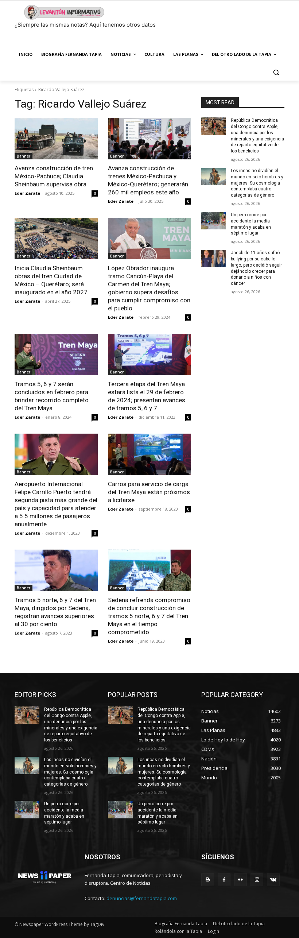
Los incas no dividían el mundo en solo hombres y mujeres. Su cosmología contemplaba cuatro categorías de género (257, 183)
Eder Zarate (27, 193)
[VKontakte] (273, 879)
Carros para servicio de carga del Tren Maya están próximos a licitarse (149, 492)
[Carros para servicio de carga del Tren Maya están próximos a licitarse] (149, 454)
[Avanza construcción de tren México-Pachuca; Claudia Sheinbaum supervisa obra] (56, 138)
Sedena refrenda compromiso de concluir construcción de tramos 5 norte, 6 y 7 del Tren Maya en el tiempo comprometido (149, 616)
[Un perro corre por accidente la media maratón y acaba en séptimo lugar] (213, 220)
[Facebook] (224, 879)
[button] (275, 72)
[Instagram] (257, 879)
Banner (23, 156)
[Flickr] (240, 879)
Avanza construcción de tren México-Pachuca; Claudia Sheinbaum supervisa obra (54, 176)
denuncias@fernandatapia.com (141, 898)
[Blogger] (207, 879)
